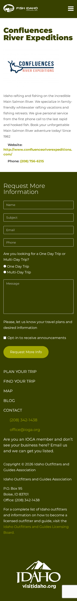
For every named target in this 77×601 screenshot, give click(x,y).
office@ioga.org (25, 429)
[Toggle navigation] (69, 9)
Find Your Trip (19, 381)
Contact (12, 410)
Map (8, 391)
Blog (9, 400)
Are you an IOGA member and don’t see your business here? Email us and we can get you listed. (38, 445)
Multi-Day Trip (18, 272)
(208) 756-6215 (32, 161)
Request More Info (26, 352)
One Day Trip (17, 266)
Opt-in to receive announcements (36, 338)
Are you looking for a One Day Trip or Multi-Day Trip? (34, 257)
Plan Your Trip (20, 371)
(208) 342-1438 (23, 420)
